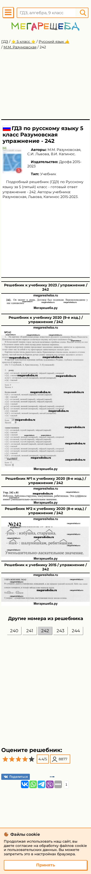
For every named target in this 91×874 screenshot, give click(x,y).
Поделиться (18, 777)
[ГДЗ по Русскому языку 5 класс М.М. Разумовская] (12, 160)
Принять (45, 865)
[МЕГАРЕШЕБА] (45, 26)
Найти (83, 12)
